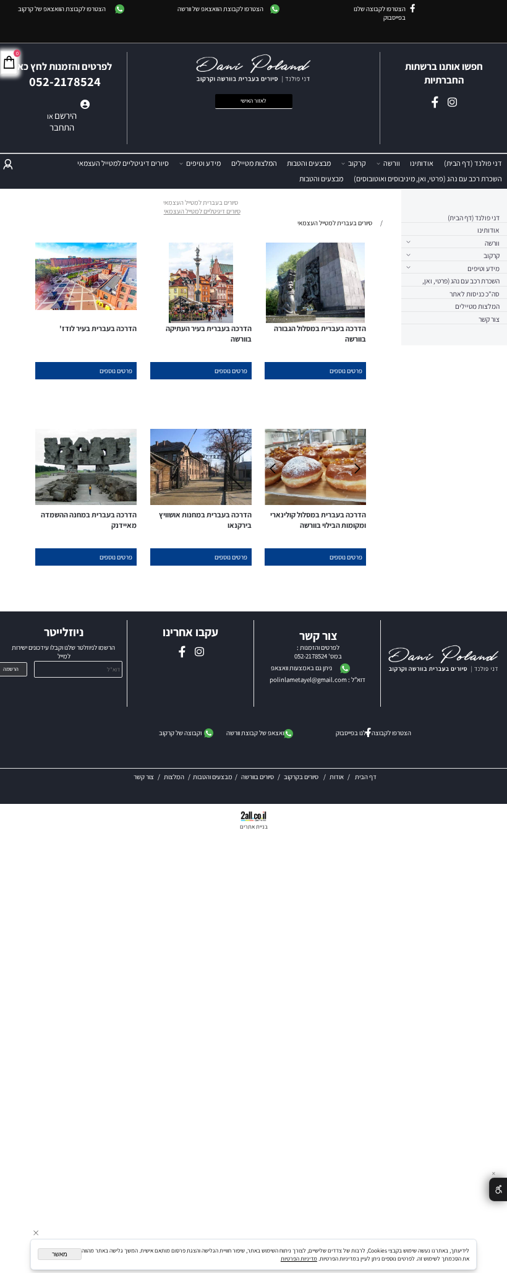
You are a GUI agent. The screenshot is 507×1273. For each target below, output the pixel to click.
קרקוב (357, 163)
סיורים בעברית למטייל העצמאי (200, 202)
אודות (336, 776)
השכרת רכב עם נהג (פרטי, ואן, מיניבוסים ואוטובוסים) (428, 178)
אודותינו (421, 163)
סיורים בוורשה (257, 776)
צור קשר (489, 319)
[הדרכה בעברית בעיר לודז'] (86, 307)
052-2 (301, 656)
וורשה (391, 163)
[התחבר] (8, 163)
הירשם (65, 115)
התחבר (61, 127)
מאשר (59, 1254)
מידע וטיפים (203, 163)
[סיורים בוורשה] (319, 776)
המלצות (173, 776)
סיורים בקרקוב (300, 776)
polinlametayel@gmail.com (308, 679)
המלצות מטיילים (254, 163)
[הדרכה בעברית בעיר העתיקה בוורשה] (201, 320)
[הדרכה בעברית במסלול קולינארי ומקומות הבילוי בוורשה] (316, 502)
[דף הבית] (444, 659)
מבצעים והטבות (309, 163)
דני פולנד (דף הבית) (473, 163)
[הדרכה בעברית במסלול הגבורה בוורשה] (315, 320)
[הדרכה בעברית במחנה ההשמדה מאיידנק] (86, 502)
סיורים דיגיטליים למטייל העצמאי (123, 163)
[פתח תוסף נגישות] (498, 1189)
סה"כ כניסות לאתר (474, 293)
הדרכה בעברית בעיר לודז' (98, 328)
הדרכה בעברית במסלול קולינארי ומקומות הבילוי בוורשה (318, 519)
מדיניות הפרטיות (299, 1258)
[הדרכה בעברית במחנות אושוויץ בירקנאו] (201, 502)
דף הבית (365, 776)
